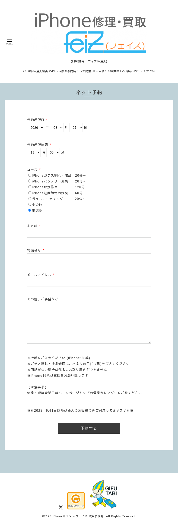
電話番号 (35, 250)
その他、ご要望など (42, 299)
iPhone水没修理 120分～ (60, 187)
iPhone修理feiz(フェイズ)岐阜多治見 (78, 516)
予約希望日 (37, 119)
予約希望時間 (39, 144)
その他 (37, 204)
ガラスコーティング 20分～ (59, 198)
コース (34, 169)
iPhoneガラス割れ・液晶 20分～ (59, 175)
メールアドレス (41, 274)
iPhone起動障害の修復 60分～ (59, 193)
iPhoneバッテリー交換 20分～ (59, 181)
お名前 (34, 225)
